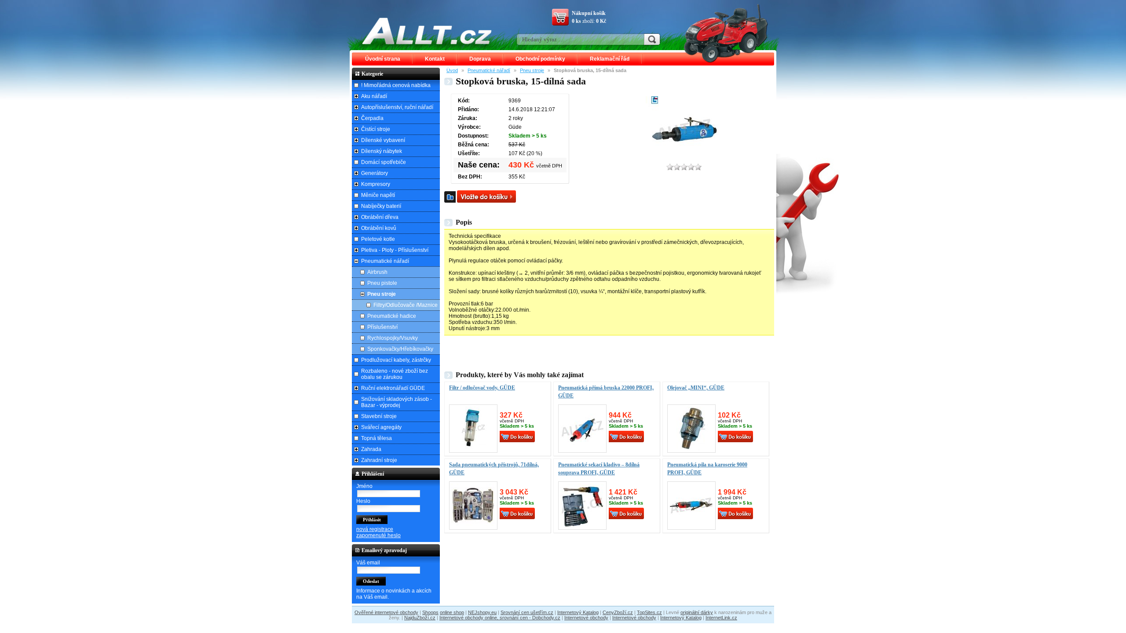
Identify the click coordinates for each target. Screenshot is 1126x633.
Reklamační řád (609, 59)
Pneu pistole (382, 283)
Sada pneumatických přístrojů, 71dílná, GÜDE (494, 469)
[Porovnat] (450, 197)
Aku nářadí (374, 96)
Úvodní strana (382, 59)
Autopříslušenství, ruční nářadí (397, 107)
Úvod (452, 70)
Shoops (430, 612)
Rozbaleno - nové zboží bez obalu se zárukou (394, 374)
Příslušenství (382, 327)
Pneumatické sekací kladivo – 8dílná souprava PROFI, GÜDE (599, 469)
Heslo (363, 501)
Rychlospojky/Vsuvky (392, 338)
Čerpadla (372, 118)
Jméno (364, 486)
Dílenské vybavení (383, 140)
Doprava (480, 59)
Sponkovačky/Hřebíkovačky (400, 349)
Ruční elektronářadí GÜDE (393, 388)
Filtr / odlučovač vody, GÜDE (482, 388)
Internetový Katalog (578, 612)
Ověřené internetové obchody (386, 612)
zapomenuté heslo (378, 535)
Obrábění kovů (378, 228)
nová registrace (374, 529)
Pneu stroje (532, 70)
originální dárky (696, 612)
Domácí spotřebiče (383, 162)
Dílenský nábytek (381, 151)
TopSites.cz (649, 612)
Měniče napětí (378, 195)
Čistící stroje (375, 129)
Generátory (374, 173)
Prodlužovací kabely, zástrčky (396, 360)
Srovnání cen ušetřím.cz (527, 612)
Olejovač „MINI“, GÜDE (695, 388)
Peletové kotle (378, 239)
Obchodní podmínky (540, 59)
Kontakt (435, 59)
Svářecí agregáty (381, 427)
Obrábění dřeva (379, 217)
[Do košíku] (486, 196)
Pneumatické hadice (391, 316)
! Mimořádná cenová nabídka (396, 85)
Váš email (368, 563)
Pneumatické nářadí (489, 70)
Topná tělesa (376, 438)
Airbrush (377, 272)
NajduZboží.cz (419, 617)
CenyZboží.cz (618, 612)
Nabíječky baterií (381, 206)
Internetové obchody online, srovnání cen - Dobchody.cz (499, 617)
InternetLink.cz (721, 617)
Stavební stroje (379, 416)
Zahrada (371, 449)
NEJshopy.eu (482, 612)
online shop (452, 612)
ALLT (427, 30)
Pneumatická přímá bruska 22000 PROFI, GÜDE (606, 392)
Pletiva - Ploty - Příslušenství (394, 250)
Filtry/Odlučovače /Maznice (405, 305)
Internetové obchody (586, 617)
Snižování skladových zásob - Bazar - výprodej (396, 402)
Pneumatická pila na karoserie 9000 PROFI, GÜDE (707, 469)
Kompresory (375, 184)
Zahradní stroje (379, 460)
